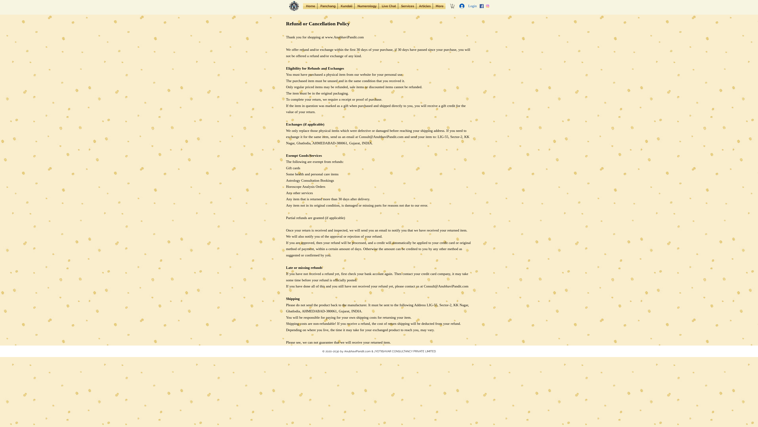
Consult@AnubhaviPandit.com (381, 137)
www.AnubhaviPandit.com (344, 37)
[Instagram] (488, 6)
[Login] (462, 6)
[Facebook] (482, 6)
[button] (327, 6)
